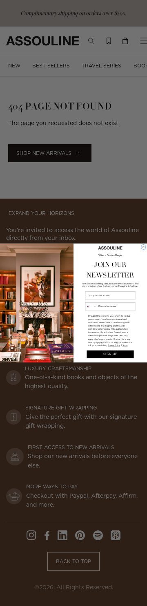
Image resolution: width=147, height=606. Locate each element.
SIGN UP (110, 354)
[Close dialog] (143, 247)
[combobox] (91, 307)
